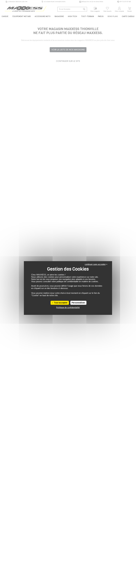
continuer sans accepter (95, 264)
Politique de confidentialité (68, 308)
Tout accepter (60, 302)
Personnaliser (78, 302)
